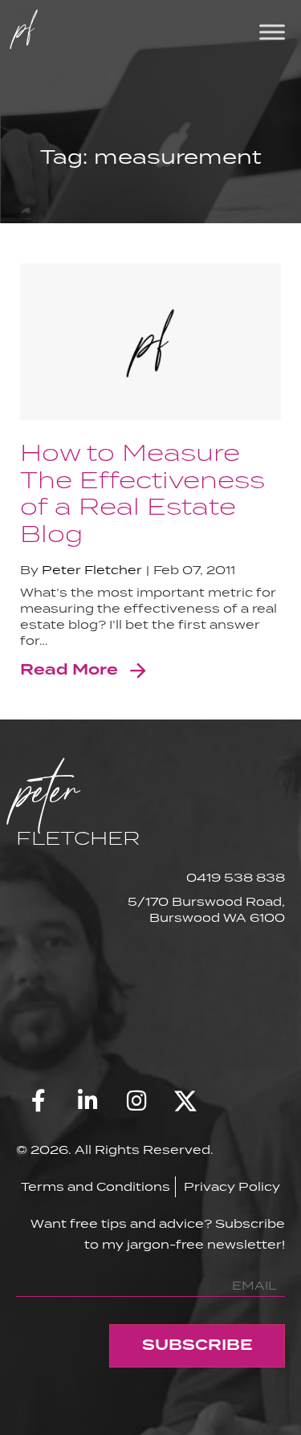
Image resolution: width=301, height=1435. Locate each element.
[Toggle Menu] (272, 31)
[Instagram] (136, 1100)
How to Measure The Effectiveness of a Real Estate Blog (142, 492)
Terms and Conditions (95, 1186)
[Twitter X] (185, 1100)
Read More (69, 670)
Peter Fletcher (92, 569)
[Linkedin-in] (87, 1100)
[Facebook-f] (38, 1100)
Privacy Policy (232, 1186)
